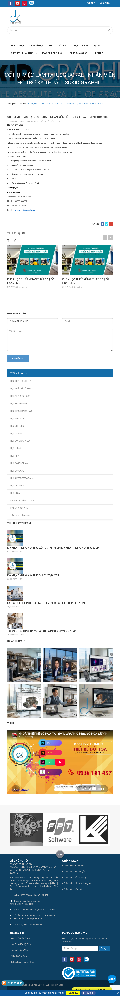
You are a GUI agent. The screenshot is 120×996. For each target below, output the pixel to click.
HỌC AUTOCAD (17, 418)
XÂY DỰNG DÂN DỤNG (20, 515)
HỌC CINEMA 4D (17, 486)
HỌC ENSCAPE (17, 471)
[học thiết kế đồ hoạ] (100, 45)
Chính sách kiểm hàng (73, 889)
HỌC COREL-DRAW (19, 463)
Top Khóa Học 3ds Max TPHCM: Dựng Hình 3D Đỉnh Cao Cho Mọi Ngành (41, 631)
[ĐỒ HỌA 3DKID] (14, 16)
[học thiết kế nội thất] (37, 53)
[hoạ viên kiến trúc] (65, 53)
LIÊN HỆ (99, 53)
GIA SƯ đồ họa (36, 46)
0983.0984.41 (15, 983)
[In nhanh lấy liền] (70, 45)
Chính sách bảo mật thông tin (77, 883)
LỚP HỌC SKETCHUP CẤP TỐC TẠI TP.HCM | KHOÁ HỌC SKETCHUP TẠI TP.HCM (46, 603)
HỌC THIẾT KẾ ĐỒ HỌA (20, 388)
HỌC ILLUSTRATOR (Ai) (21, 411)
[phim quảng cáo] (91, 53)
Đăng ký (91, 3)
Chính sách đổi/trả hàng (74, 877)
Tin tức (22, 104)
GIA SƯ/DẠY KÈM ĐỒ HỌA (22, 501)
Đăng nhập (104, 3)
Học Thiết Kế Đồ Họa (20, 938)
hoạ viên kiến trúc (51, 53)
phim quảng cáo (78, 53)
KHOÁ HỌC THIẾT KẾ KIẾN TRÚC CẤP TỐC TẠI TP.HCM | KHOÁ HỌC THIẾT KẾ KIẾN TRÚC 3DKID (53, 548)
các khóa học (17, 46)
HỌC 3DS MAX (17, 433)
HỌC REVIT (15, 456)
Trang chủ (12, 104)
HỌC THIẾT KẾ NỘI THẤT (21, 381)
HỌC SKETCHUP (17, 426)
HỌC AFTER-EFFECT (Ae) (22, 478)
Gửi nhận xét (18, 358)
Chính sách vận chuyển (74, 871)
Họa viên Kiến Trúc (19, 950)
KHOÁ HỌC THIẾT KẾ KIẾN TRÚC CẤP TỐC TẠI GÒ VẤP (33, 575)
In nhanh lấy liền (57, 46)
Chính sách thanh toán (74, 865)
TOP (60, 854)
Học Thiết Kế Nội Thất (20, 944)
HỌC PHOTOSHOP (18, 403)
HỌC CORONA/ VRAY (20, 441)
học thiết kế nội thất (22, 53)
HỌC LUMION (16, 448)
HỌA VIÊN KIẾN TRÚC (20, 396)
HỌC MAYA (15, 493)
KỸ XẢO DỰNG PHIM (19, 508)
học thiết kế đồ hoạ (85, 46)
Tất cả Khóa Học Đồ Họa (22, 961)
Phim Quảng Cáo (18, 955)
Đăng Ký (73, 993)
